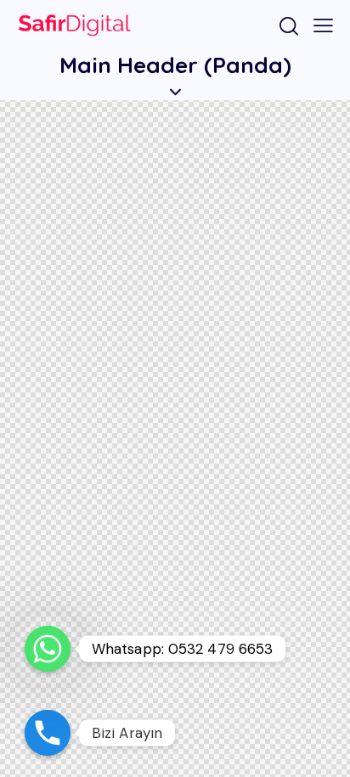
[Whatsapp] (48, 649)
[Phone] (48, 733)
